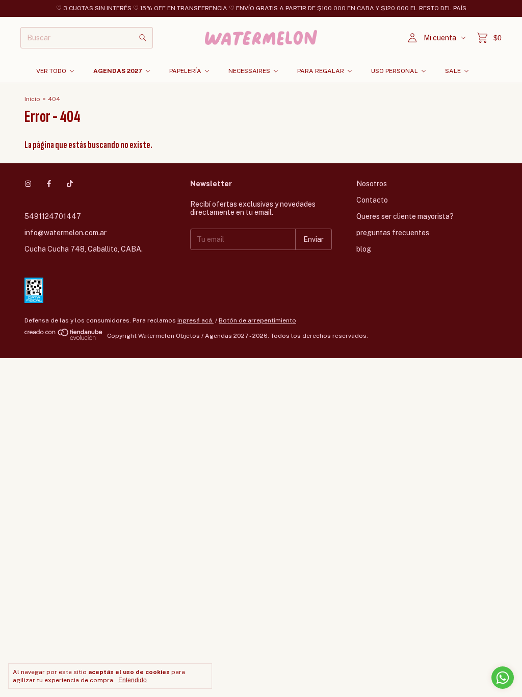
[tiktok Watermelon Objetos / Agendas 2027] (69, 184)
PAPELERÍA (185, 70)
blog (363, 249)
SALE (453, 70)
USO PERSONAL (394, 70)
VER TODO (51, 70)
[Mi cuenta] (412, 38)
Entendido (132, 680)
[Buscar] (143, 37)
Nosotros (371, 184)
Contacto (372, 200)
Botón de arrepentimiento (257, 320)
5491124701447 (52, 216)
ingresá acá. (195, 320)
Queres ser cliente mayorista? (405, 216)
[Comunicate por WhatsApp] (502, 677)
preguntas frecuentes (392, 233)
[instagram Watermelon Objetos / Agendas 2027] (28, 184)
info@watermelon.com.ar (65, 233)
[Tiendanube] (63, 338)
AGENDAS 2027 (117, 70)
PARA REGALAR (320, 70)
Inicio (32, 99)
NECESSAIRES (249, 70)
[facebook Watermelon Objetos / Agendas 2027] (49, 184)
